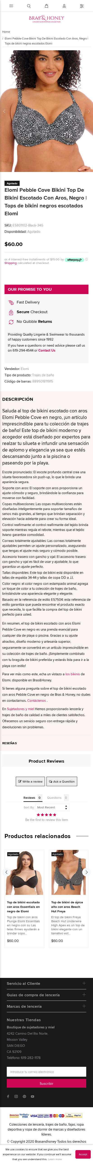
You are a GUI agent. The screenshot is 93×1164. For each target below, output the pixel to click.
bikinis (75, 674)
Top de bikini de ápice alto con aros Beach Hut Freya (67, 906)
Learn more (55, 1159)
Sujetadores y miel (20, 708)
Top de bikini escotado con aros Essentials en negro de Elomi (23, 906)
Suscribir (46, 1083)
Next (88, 111)
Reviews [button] (29, 797)
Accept (83, 1154)
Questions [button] (54, 797)
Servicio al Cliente (23, 983)
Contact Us (46, 350)
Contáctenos (36, 700)
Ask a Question (64, 781)
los (67, 674)
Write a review (32, 781)
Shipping (11, 263)
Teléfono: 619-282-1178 (24, 1057)
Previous (4, 111)
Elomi (25, 368)
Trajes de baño (43, 375)
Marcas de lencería (24, 1006)
